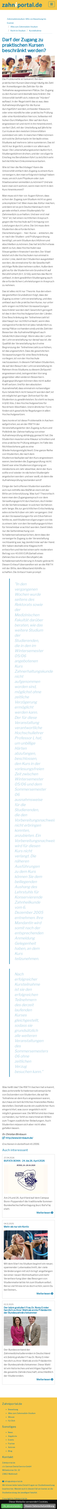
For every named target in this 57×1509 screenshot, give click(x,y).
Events (11, 1440)
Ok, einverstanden (12, 1506)
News (10, 1432)
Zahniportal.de (20, 1498)
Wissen (11, 1417)
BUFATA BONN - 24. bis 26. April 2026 (24, 1160)
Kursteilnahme (35, 31)
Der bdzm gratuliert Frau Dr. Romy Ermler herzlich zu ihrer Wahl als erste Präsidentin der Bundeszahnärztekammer (27, 1310)
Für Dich (11, 1421)
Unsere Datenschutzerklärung (39, 1506)
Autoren (11, 1447)
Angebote (12, 1436)
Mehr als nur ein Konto (16, 1226)
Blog (10, 1451)
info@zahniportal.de (13, 1481)
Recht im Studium (18, 31)
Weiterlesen (43, 1212)
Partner (11, 1444)
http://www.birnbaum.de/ (19, 1138)
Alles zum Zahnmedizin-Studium (24, 27)
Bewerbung (13, 1409)
